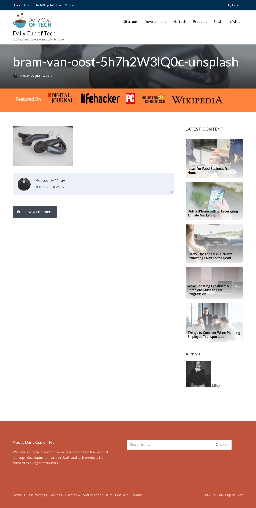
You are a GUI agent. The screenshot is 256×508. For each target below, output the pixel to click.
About (28, 5)
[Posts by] (16, 76)
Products (200, 21)
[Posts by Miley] (24, 185)
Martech (179, 21)
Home (16, 5)
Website (61, 187)
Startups (131, 21)
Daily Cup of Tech (34, 33)
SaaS (217, 21)
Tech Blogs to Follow (48, 5)
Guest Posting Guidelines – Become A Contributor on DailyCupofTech (76, 495)
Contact (70, 5)
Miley (23, 76)
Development (155, 21)
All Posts (44, 187)
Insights (234, 21)
